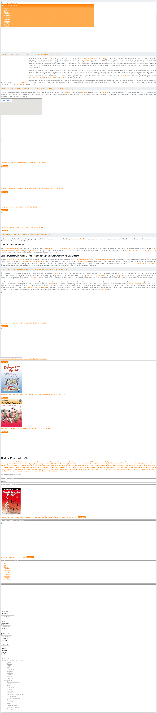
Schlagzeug (7, 15)
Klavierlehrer (5, 627)
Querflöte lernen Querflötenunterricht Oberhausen (22, 471)
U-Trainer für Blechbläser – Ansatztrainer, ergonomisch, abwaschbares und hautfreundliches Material (32, 189)
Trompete (7, 23)
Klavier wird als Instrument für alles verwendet (60, 248)
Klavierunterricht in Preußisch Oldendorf (13, 462)
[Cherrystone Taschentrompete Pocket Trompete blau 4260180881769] (11, 225)
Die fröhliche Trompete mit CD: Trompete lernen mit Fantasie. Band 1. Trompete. (26, 428)
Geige (6, 12)
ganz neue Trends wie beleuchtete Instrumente (140, 263)
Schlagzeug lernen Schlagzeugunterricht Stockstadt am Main (108, 469)
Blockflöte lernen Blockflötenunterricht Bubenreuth (111, 467)
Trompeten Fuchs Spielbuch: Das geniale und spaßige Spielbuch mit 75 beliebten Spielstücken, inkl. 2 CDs (33, 395)
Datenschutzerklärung (7, 615)
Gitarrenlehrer (5, 637)
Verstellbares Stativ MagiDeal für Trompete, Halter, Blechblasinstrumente (23, 163)
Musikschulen (5, 645)
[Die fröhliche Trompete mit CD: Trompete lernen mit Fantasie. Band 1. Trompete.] (11, 426)
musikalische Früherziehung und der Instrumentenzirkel (94, 260)
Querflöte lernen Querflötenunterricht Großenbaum (35, 467)
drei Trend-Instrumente (10, 248)
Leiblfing (54, 467)
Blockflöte (7, 14)
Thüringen (10, 709)
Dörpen (92, 467)
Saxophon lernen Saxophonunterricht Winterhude (74, 469)
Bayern (9, 684)
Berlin (9, 685)
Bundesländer (8, 680)
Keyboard (7, 19)
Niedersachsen (11, 696)
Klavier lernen (5, 623)
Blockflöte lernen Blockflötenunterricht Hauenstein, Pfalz (75, 462)
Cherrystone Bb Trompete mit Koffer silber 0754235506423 (19, 207)
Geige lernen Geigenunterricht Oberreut (106, 465)
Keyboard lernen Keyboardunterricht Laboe (81, 464)
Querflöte (7, 17)
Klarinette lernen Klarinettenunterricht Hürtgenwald (23, 469)
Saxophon (7, 24)
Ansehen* (5, 166)
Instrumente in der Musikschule (13, 660)
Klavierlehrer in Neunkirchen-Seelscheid (81, 465)
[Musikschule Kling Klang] (9, 3)
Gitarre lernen (5, 633)
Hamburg (10, 691)
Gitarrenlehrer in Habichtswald (48, 469)
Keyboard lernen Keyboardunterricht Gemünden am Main (137, 465)
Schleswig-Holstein (13, 707)
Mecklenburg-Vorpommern (15, 694)
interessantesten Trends (14, 260)
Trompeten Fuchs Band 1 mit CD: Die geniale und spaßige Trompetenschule (24, 323)
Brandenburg (11, 687)
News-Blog (7, 26)
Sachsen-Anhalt (12, 705)
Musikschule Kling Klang (9, 5)
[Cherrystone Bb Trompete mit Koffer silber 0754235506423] (11, 205)
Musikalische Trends (77, 239)
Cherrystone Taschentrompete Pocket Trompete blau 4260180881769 (22, 227)
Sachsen (9, 703)
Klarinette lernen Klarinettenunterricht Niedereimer (42, 462)
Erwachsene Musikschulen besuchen (33, 261)
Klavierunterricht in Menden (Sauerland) (136, 462)
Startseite (7, 658)
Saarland (10, 702)
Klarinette (7, 21)
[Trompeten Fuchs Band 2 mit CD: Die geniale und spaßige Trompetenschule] (11, 357)
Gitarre (6, 10)
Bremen (9, 689)
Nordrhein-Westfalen (13, 698)
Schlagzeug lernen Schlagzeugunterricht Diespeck (109, 462)
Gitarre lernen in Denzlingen (137, 464)
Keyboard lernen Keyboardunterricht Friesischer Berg (111, 464)
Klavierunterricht (6, 625)
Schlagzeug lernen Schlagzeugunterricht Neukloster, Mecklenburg (47, 464)
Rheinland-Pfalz (12, 700)
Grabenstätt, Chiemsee (135, 469)
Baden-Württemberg (13, 682)
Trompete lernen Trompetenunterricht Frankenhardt (73, 467)
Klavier (6, 8)
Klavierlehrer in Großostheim (10, 467)
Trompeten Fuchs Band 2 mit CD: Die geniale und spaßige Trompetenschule (24, 359)
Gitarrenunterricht (6, 635)
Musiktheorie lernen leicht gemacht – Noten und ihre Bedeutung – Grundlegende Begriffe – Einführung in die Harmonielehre (39, 517)
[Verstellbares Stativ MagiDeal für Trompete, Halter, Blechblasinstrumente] (11, 161)
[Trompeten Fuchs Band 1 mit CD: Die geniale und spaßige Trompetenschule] (11, 321)
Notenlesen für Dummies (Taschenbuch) (13, 557)
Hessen (9, 693)
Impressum (4, 613)
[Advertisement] (51, 40)
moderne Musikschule (82, 261)
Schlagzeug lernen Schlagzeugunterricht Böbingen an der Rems (49, 465)
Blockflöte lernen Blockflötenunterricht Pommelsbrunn (55, 471)
